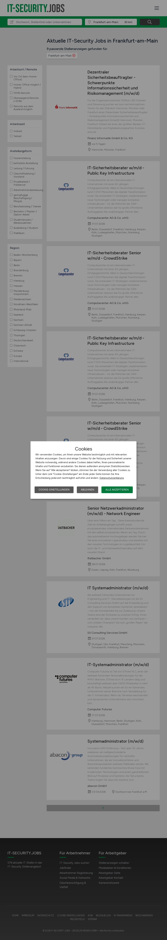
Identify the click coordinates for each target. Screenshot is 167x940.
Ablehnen (87, 489)
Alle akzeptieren (117, 489)
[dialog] (83, 470)
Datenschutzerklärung (111, 478)
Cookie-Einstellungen (54, 489)
